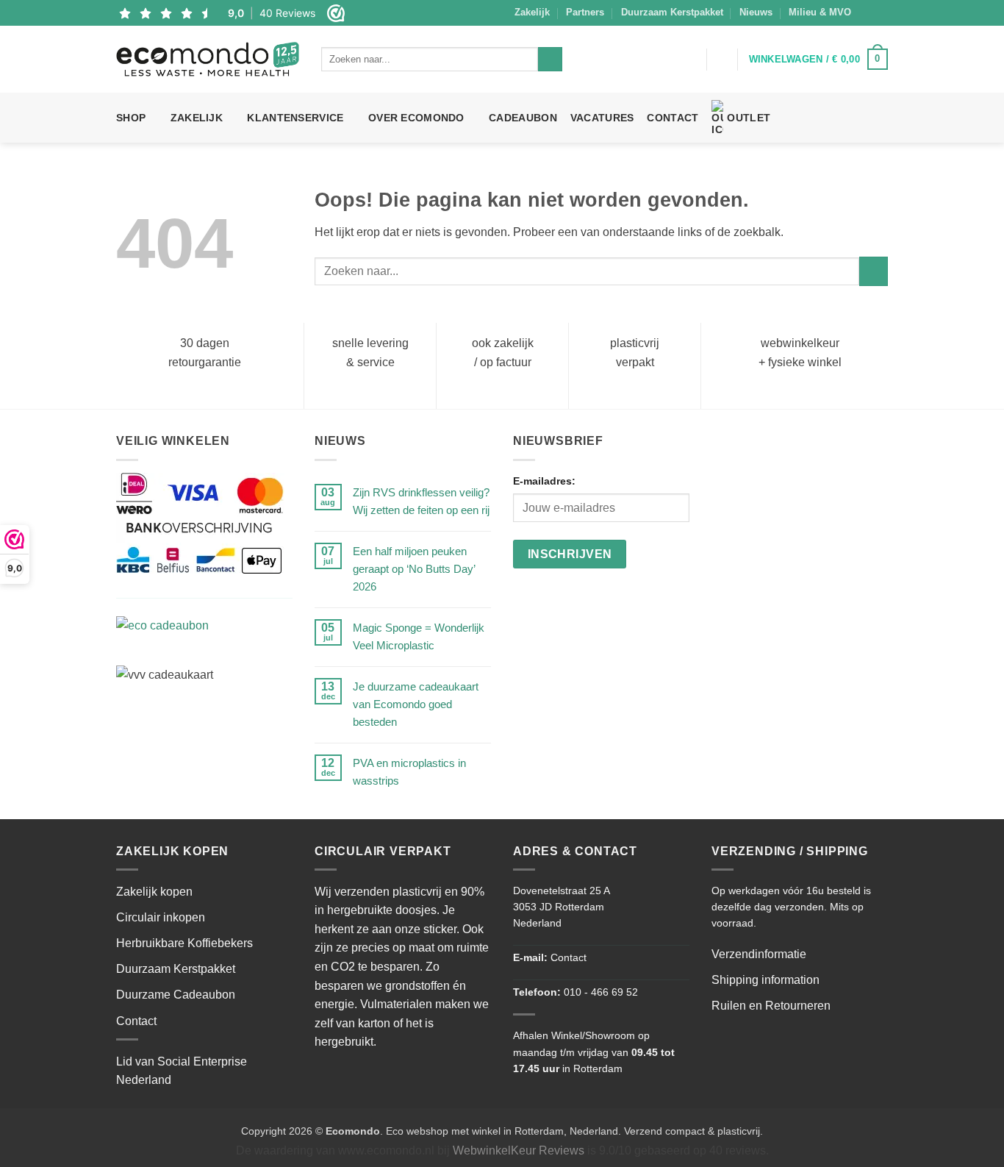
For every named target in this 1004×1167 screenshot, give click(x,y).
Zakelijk (532, 12)
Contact (672, 118)
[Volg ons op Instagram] (880, 12)
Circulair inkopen (160, 917)
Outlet (748, 118)
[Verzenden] (550, 59)
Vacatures (602, 118)
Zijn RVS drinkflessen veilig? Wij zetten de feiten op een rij (421, 501)
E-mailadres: (544, 481)
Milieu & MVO (820, 12)
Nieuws (755, 12)
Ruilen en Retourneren (771, 1005)
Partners (585, 12)
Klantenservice (295, 118)
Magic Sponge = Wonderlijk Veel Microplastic (418, 636)
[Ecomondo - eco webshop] (207, 59)
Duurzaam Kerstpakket (672, 12)
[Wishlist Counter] (722, 59)
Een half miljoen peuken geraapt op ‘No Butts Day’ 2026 (414, 569)
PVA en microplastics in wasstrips (409, 772)
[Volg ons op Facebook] (866, 12)
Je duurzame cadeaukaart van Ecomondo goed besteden (415, 704)
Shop (131, 118)
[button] (688, 59)
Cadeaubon (523, 118)
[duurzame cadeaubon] (200, 630)
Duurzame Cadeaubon (175, 994)
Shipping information (765, 980)
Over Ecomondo (416, 118)
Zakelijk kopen (154, 891)
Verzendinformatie (758, 954)
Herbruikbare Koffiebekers (184, 943)
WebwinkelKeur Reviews (518, 1150)
